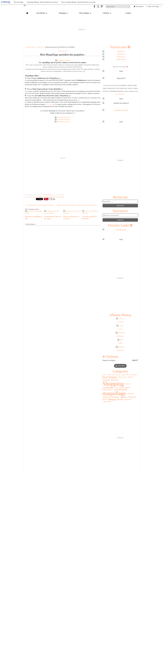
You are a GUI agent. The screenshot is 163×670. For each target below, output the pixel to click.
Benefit (105, 399)
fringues (127, 387)
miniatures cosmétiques (111, 397)
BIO (127, 374)
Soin (123, 374)
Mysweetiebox (122, 377)
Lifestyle (106, 13)
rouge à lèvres (107, 401)
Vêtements (132, 397)
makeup (106, 380)
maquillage (114, 393)
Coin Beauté (40, 13)
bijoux (135, 374)
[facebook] (94, 6)
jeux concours (116, 374)
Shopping (62, 13)
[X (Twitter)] (98, 6)
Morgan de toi (115, 399)
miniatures (130, 393)
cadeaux (123, 397)
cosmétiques (108, 387)
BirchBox (130, 377)
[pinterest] (101, 6)
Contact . (128, 13)
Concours (128, 399)
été (130, 374)
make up (114, 380)
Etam (116, 387)
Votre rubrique (84, 13)
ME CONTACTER (120, 94)
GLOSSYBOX (120, 390)
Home (27, 12)
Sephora (128, 384)
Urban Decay (108, 390)
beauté (109, 374)
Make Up (40, 47)
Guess (104, 374)
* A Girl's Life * (30, 47)
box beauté (110, 377)
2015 (121, 387)
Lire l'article (50, 104)
